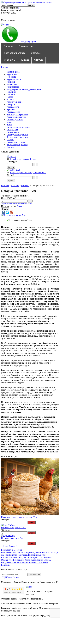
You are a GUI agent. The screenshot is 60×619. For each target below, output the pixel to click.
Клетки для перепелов (17, 114)
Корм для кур (13, 107)
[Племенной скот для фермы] (26, 2)
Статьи (38, 59)
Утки (9, 122)
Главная (8, 46)
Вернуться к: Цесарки (11, 550)
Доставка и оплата (15, 52)
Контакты (9, 59)
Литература (12, 129)
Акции (25, 59)
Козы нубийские (14, 102)
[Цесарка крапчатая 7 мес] (14, 215)
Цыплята (11, 94)
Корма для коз (13, 112)
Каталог (5, 67)
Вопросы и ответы (10, 562)
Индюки (11, 82)
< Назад (5, 546)
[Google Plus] (11, 212)
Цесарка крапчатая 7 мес (13, 538)
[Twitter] (7, 212)
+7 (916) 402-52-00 (10, 577)
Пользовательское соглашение (33, 562)
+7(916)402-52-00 (27, 42)
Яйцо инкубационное (17, 144)
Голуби (10, 139)
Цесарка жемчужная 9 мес (13, 527)
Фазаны (10, 99)
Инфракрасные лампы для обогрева (24, 89)
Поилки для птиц (15, 119)
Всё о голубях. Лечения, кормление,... (28, 172)
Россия (20, 206)
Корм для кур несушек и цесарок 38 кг (19, 517)
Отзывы (36, 52)
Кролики (11, 109)
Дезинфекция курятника (18, 127)
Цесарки (11, 104)
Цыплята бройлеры (17, 555)
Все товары (18, 560)
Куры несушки (14, 79)
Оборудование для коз (17, 134)
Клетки (10, 147)
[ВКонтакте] (3, 212)
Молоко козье (13, 72)
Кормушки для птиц (16, 117)
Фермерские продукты (17, 137)
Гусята (10, 97)
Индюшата (12, 84)
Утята (9, 124)
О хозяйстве (26, 46)
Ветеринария (13, 132)
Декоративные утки (16, 142)
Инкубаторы (13, 87)
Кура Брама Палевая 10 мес (23, 159)
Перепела (11, 77)
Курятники (12, 74)
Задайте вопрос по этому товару (16, 203)
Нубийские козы (17, 552)
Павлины (11, 92)
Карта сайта (30, 560)
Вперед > (13, 546)
